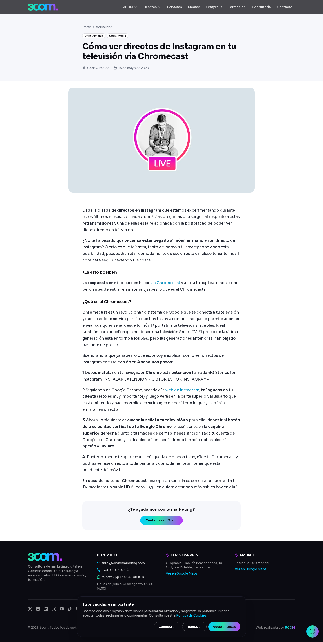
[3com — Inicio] (43, 7)
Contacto (284, 7)
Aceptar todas (224, 627)
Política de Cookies (191, 615)
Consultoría (261, 7)
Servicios (174, 7)
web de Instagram (182, 390)
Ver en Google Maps (182, 573)
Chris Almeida (94, 35)
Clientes (150, 7)
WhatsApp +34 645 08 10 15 (123, 577)
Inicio (86, 27)
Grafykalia (214, 7)
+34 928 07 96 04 (115, 570)
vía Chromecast (165, 283)
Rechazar (194, 627)
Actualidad (104, 27)
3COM (128, 7)
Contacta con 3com (161, 520)
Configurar (167, 627)
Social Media (117, 35)
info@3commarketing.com (123, 563)
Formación (237, 7)
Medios (194, 7)
